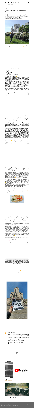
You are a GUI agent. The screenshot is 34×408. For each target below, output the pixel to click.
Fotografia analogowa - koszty (13, 397)
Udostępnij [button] (6, 380)
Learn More (15, 407)
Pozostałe (8, 328)
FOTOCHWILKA (13, 2)
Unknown (9, 332)
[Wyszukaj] (28, 2)
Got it (20, 407)
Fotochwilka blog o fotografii (14, 342)
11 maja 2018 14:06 (13, 332)
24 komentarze (10, 380)
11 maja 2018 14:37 (21, 342)
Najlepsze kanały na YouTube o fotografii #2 (17, 379)
